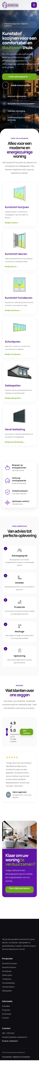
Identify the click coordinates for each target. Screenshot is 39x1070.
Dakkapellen (7, 991)
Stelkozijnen (7, 975)
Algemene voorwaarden (21, 1057)
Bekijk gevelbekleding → (15, 442)
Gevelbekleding (8, 983)
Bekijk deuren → (12, 266)
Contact (5, 1018)
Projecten (6, 1010)
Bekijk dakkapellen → (14, 398)
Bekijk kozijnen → (12, 222)
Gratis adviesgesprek (20, 76)
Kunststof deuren (9, 967)
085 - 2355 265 (8, 1033)
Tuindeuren (6, 979)
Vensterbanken (8, 987)
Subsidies (6, 1006)
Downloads (6, 1014)
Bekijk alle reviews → (26, 732)
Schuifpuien (7, 971)
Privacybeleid (7, 1057)
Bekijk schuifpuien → (14, 354)
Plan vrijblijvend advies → (19, 889)
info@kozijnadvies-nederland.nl (14, 1037)
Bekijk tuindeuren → (13, 310)
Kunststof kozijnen (9, 963)
